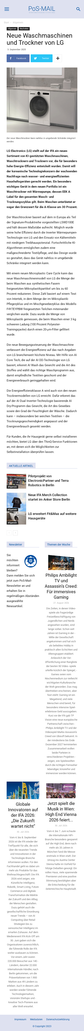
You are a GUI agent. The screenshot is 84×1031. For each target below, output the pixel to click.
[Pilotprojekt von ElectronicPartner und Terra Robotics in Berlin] (16, 481)
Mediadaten (36, 1019)
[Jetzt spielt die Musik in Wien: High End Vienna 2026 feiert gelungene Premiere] (61, 790)
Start (6, 22)
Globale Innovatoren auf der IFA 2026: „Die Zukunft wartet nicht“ (23, 815)
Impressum (20, 1019)
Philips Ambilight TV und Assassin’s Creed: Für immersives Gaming (61, 586)
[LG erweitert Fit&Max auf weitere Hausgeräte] (16, 518)
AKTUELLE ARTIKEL (21, 465)
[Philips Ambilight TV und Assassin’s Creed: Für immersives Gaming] (61, 561)
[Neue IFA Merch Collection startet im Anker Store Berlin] (16, 502)
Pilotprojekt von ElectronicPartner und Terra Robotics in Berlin (48, 480)
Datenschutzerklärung (58, 1019)
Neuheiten (24, 28)
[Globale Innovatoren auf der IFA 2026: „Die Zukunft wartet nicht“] (23, 790)
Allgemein (18, 22)
